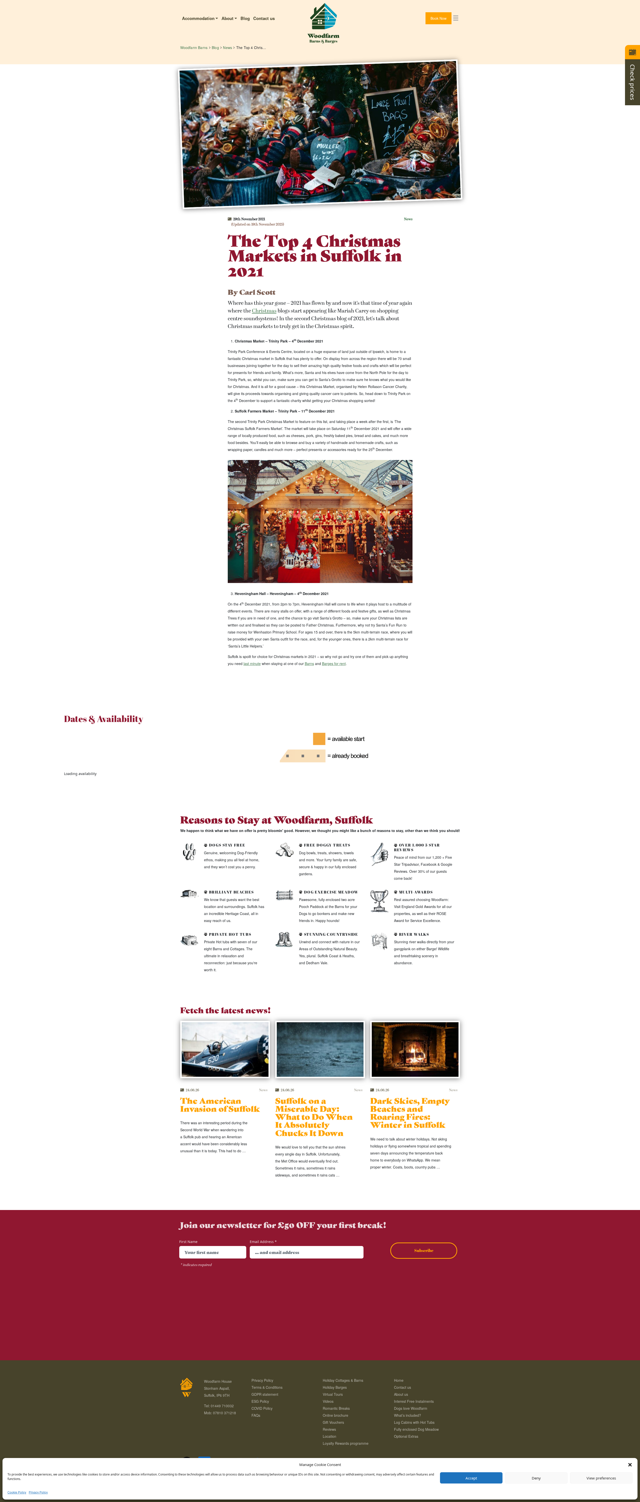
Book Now (438, 18)
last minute (252, 663)
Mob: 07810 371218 (220, 1412)
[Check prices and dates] (632, 52)
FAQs (256, 1415)
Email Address (263, 1241)
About (228, 18)
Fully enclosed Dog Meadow (416, 1429)
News (408, 219)
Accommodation (198, 18)
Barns (309, 663)
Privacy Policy (38, 1492)
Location (329, 1436)
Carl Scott (257, 291)
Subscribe (424, 1250)
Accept (471, 1478)
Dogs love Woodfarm (410, 1408)
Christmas (264, 311)
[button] (630, 1464)
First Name (188, 1241)
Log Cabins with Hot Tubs (414, 1422)
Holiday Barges (335, 1387)
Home (399, 1380)
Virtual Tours (333, 1394)
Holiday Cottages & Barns (343, 1380)
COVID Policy (262, 1408)
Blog (245, 18)
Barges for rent (334, 663)
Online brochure (335, 1415)
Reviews (329, 1429)
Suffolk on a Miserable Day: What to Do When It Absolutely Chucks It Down (314, 1116)
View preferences (601, 1478)
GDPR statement (265, 1394)
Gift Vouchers (333, 1422)
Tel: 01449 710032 (219, 1405)
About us (401, 1394)
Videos (328, 1401)
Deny (536, 1478)
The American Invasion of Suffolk (220, 1104)
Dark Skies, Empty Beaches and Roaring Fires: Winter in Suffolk (410, 1112)
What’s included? (407, 1415)
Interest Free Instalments (414, 1401)
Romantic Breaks (336, 1408)
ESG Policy (260, 1401)
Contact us (264, 18)
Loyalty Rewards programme (345, 1443)
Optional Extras (406, 1436)
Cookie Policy (17, 1492)
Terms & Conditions (267, 1387)
